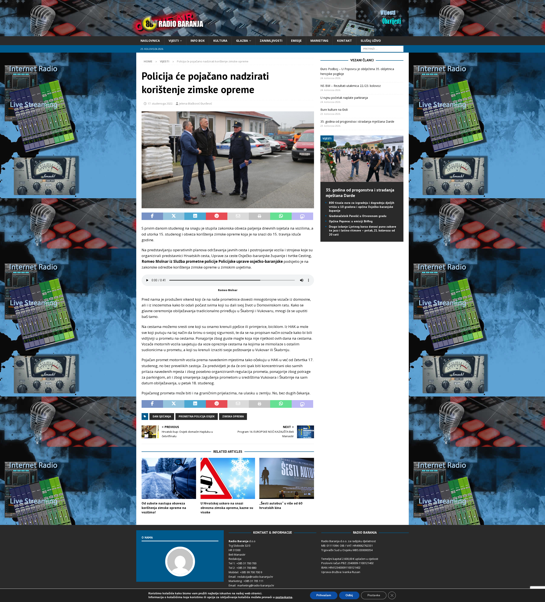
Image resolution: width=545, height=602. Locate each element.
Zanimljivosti (271, 41)
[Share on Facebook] (152, 216)
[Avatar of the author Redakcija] (180, 572)
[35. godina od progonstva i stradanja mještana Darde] (361, 179)
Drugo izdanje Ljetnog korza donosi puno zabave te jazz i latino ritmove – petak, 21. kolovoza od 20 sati (362, 230)
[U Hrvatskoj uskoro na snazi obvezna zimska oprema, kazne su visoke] (228, 478)
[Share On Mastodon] (302, 216)
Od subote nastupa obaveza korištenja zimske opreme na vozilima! (164, 507)
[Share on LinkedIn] (195, 216)
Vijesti (174, 41)
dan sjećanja (162, 416)
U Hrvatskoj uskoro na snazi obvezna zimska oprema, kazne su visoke (227, 507)
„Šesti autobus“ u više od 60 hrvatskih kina (280, 505)
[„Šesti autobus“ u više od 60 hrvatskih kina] (286, 478)
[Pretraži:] (382, 49)
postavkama (283, 597)
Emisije (296, 41)
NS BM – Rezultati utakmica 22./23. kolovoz (350, 86)
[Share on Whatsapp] (281, 216)
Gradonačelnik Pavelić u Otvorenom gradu (357, 216)
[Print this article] (259, 216)
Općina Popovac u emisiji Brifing (351, 221)
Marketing (319, 41)
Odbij (349, 595)
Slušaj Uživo (371, 41)
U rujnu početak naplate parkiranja (344, 98)
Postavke (373, 595)
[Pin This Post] (216, 216)
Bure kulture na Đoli (334, 110)
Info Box (198, 41)
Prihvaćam (323, 595)
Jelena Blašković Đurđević (195, 103)
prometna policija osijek (197, 416)
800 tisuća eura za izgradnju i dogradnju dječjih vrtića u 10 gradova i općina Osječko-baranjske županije (361, 206)
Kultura (220, 41)
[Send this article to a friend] (238, 216)
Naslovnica (150, 41)
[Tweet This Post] (174, 216)
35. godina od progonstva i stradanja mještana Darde (357, 121)
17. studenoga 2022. (160, 103)
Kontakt (344, 41)
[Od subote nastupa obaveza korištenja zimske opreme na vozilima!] (169, 478)
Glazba (242, 41)
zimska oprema (233, 416)
